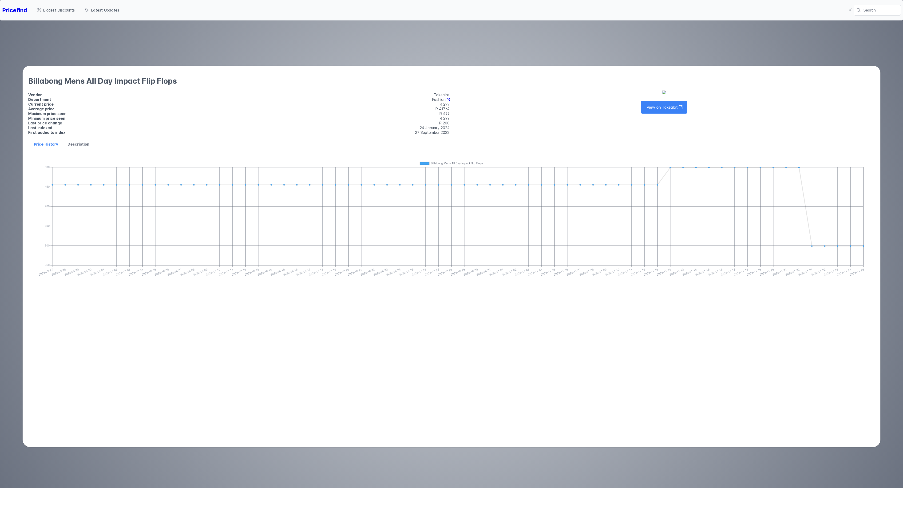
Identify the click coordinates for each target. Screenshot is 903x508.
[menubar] (78, 10)
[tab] (46, 144)
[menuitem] (56, 10)
